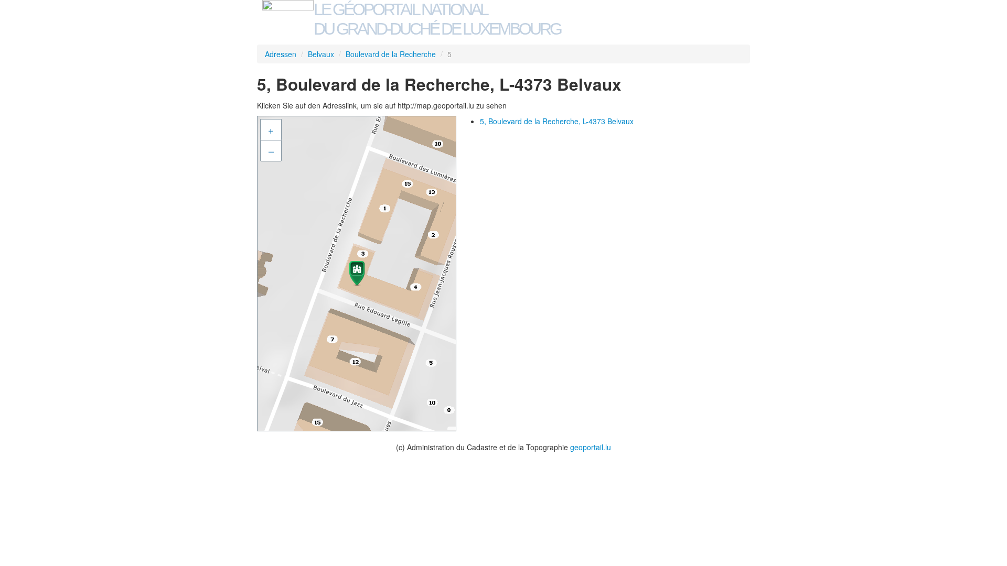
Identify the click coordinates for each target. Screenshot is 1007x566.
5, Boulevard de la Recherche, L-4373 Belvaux (557, 121)
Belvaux (321, 54)
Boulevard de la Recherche (391, 54)
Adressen (280, 54)
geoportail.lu (590, 447)
